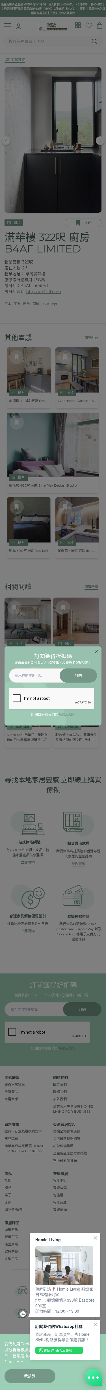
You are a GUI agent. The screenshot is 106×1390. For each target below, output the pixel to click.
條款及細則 (66, 714)
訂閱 (78, 676)
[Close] (96, 651)
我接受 (30, 1376)
